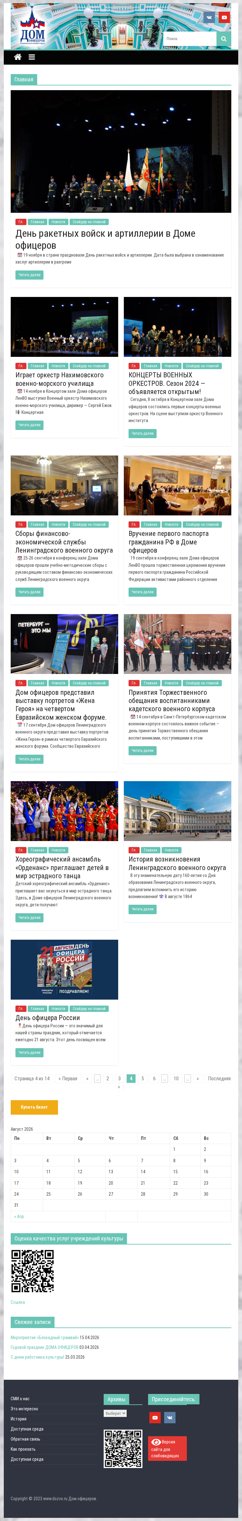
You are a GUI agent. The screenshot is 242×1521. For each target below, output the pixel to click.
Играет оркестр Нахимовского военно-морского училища (59, 379)
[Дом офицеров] (18, 57)
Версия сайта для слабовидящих (165, 1448)
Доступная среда (27, 1428)
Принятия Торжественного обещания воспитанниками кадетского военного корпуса (172, 700)
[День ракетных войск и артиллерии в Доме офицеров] (121, 94)
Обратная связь (25, 1439)
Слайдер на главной (89, 222)
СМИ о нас (20, 1398)
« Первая (68, 1079)
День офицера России (47, 1018)
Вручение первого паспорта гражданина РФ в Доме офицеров (169, 542)
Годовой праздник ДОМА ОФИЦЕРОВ (44, 1347)
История (18, 1418)
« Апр (19, 1216)
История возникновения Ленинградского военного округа (177, 863)
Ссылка (18, 1302)
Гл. (21, 222)
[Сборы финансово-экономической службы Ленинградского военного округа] (64, 459)
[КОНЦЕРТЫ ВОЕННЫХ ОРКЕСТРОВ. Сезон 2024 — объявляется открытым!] (177, 301)
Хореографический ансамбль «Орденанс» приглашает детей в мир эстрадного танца (62, 867)
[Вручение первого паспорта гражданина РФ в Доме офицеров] (177, 459)
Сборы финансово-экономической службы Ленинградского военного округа (64, 542)
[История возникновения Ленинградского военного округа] (177, 785)
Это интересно (24, 1408)
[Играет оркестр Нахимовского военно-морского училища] (64, 301)
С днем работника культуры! (37, 1357)
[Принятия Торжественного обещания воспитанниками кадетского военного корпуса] (177, 618)
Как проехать (23, 1449)
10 (176, 1079)
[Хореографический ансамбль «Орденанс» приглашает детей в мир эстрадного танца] (64, 785)
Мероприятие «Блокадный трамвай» (45, 1337)
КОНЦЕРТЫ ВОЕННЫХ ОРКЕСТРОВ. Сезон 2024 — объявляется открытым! (167, 383)
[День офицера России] (64, 944)
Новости (58, 222)
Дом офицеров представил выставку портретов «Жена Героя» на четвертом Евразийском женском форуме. (61, 704)
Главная (37, 222)
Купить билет (34, 1107)
